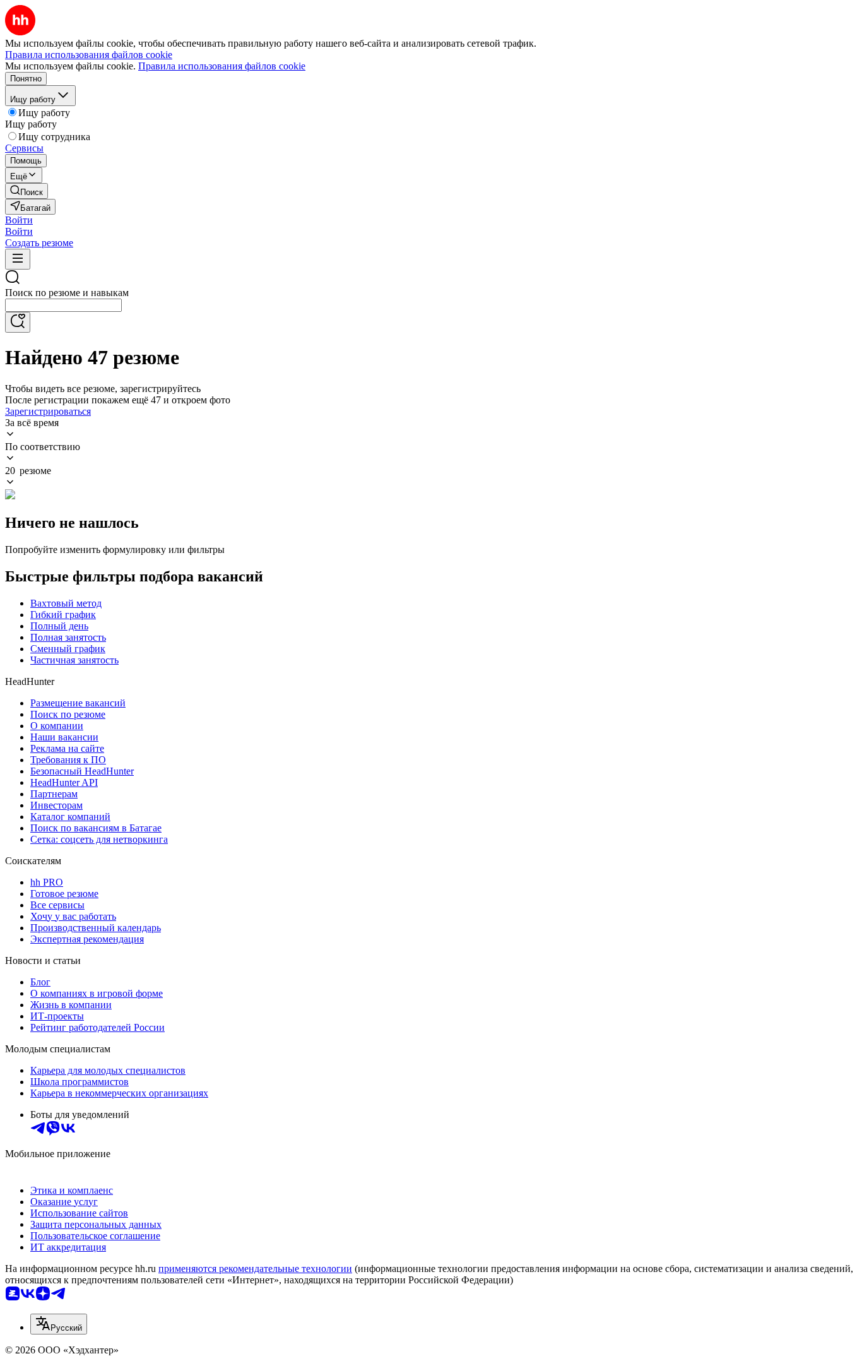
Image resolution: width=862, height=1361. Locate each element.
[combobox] (63, 305)
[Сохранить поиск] (17, 322)
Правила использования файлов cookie (221, 66)
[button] (19, 220)
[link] (26, 191)
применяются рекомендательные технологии (255, 1268)
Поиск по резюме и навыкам (67, 292)
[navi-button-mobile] (17, 259)
